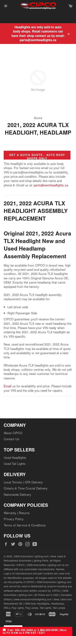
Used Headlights (15, 457)
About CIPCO (13, 432)
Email (7, 386)
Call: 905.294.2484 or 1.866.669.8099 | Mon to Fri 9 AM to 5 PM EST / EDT (34, 631)
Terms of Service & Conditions (25, 525)
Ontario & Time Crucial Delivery (26, 488)
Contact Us (11, 439)
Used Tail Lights (15, 463)
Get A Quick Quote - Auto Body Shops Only (37, 156)
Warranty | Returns (17, 512)
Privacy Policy (14, 519)
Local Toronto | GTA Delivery (23, 482)
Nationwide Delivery (17, 494)
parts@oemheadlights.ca (51, 185)
